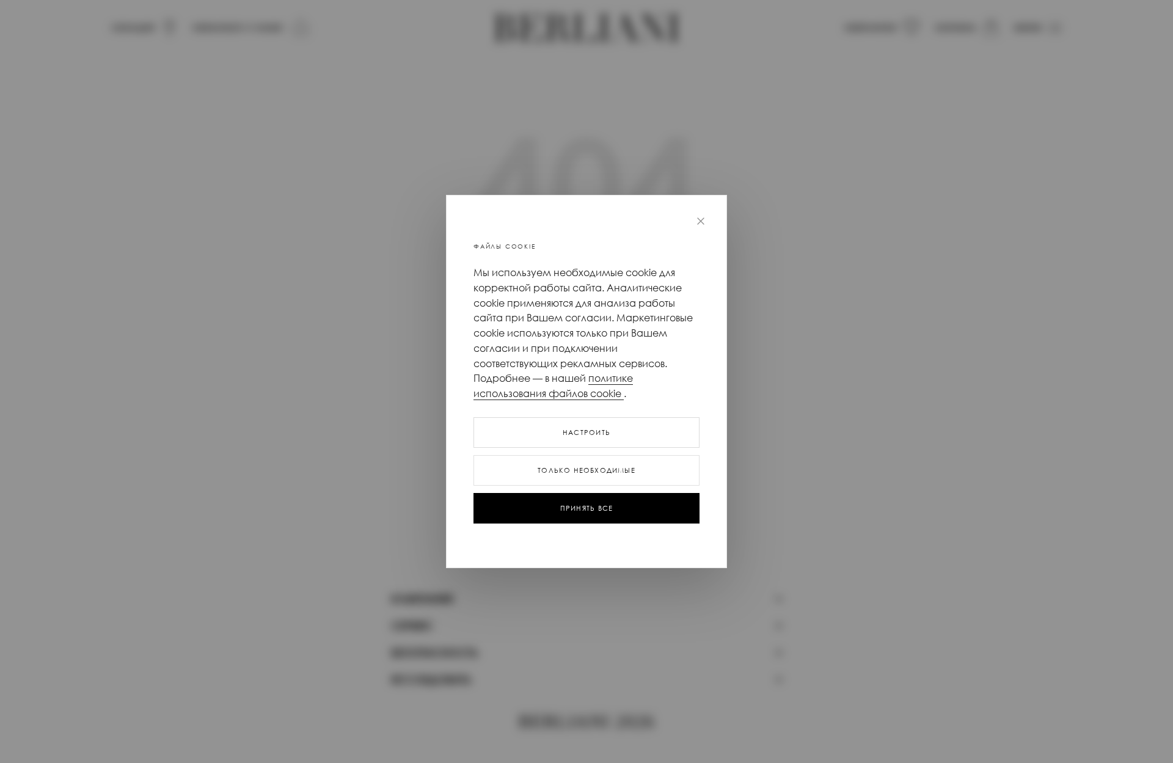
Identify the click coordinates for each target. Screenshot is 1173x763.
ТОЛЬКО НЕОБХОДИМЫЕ (586, 470)
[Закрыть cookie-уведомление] (700, 221)
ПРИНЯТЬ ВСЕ (586, 508)
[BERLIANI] (586, 28)
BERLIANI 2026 (586, 722)
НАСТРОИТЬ (586, 432)
